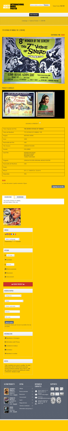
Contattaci (9, 349)
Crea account (10, 276)
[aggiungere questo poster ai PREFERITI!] (40, 123)
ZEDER (11, 407)
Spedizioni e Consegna (12, 338)
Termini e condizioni (24, 405)
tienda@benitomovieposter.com (46, 398)
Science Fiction (34, 21)
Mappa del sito (23, 403)
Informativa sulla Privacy (13, 342)
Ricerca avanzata (11, 269)
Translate (18, 241)
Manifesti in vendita (11, 353)
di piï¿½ (15, 395)
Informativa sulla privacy (25, 408)
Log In (20, 400)
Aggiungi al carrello (58, 187)
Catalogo (24, 21)
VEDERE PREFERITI (18, 284)
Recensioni (9, 273)
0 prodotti (9, 259)
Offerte (21, 388)
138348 (42, 21)
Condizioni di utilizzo (12, 345)
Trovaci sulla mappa (43, 394)
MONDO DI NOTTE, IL (12, 398)
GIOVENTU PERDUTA (12, 389)
